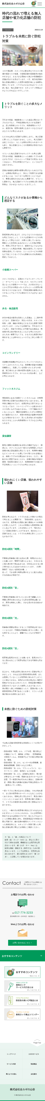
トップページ (11, 1054)
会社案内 (34, 1074)
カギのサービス (33, 1054)
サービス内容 (11, 1064)
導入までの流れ (11, 1074)
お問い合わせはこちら (21, 943)
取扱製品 (34, 1064)
